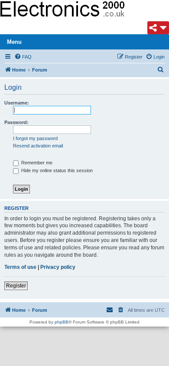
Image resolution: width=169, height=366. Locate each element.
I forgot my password (35, 138)
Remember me (36, 162)
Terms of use (20, 267)
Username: (16, 102)
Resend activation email (38, 145)
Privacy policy (57, 267)
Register (16, 286)
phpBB (61, 322)
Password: (16, 122)
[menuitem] (23, 57)
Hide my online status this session (56, 170)
